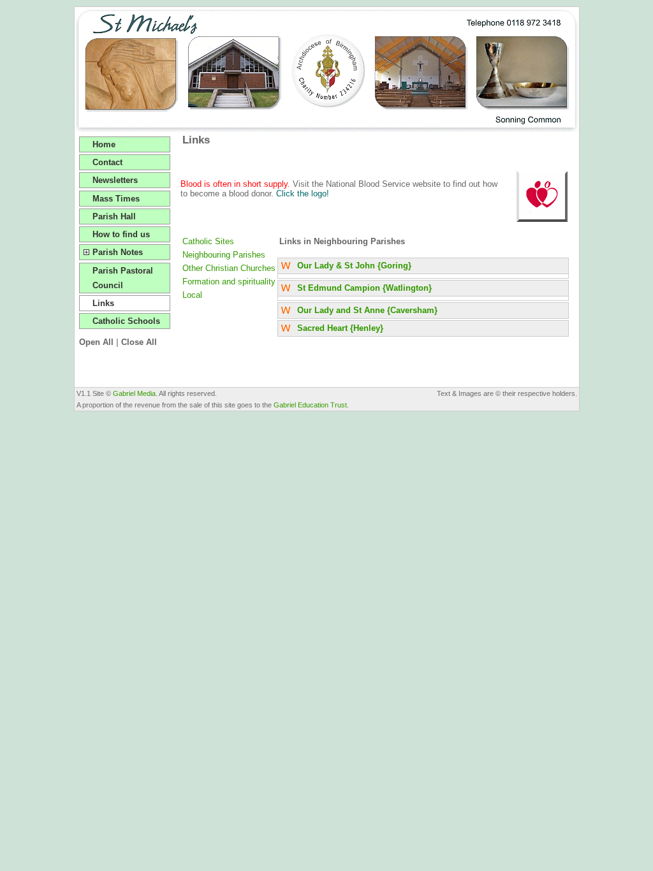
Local (192, 295)
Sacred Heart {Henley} (340, 328)
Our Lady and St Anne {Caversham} (367, 310)
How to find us (121, 234)
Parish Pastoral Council (122, 278)
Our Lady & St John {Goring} (354, 265)
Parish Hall (114, 216)
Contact (107, 162)
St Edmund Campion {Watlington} (364, 288)
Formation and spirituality (228, 281)
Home (103, 144)
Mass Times (116, 198)
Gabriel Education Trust (310, 405)
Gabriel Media (134, 393)
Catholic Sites (208, 241)
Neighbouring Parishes (223, 255)
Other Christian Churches (228, 268)
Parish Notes (117, 252)
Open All (96, 342)
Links (103, 303)
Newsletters (115, 180)
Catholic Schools (126, 321)
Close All (139, 342)
